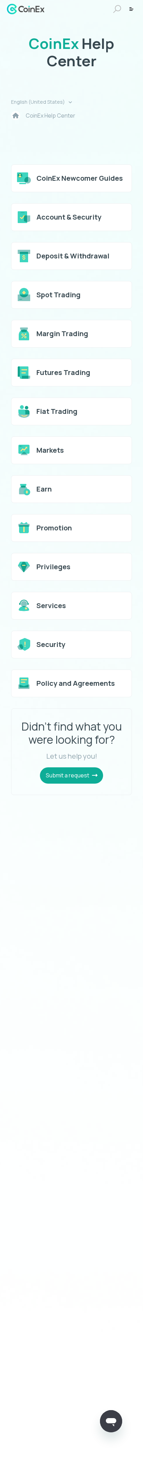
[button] (116, 9)
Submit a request (67, 775)
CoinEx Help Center (50, 115)
